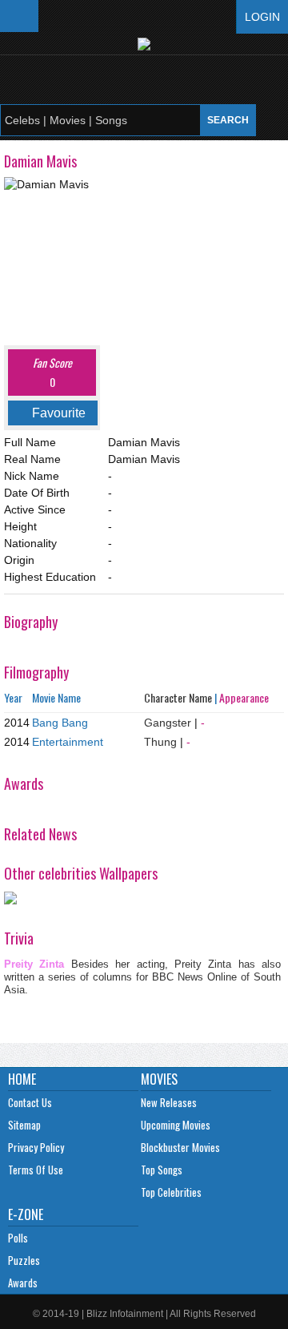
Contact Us (30, 1102)
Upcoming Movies (175, 1125)
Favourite (59, 413)
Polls (18, 1238)
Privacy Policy (36, 1147)
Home (22, 1079)
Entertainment (67, 741)
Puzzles (24, 1260)
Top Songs (161, 1170)
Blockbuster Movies (180, 1147)
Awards (23, 1283)
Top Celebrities (171, 1192)
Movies (159, 1079)
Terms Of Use (35, 1170)
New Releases (169, 1102)
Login (262, 16)
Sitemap (24, 1125)
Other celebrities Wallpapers (81, 873)
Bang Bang (60, 722)
